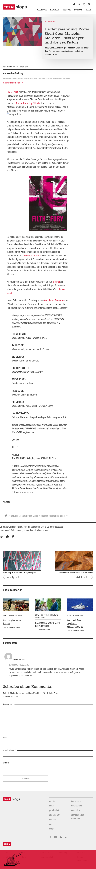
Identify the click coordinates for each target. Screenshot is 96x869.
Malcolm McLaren (40, 515)
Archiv (51, 824)
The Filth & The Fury (31, 255)
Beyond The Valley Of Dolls (28, 103)
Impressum (76, 801)
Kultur (51, 805)
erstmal (56, 281)
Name (5, 738)
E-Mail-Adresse (9, 750)
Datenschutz (76, 805)
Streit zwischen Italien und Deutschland (46, 616)
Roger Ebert (12, 91)
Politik (52, 801)
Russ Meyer (64, 515)
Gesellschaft (54, 810)
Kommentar (8, 704)
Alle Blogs (42, 9)
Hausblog (54, 9)
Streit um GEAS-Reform (12, 615)
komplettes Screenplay (54, 300)
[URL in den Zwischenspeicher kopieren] (1, 536)
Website (6, 763)
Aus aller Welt (54, 814)
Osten (51, 828)
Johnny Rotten (25, 515)
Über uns (67, 9)
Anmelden (75, 810)
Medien (52, 819)
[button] (7, 536)
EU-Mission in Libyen (75, 615)
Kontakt (78, 9)
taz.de (88, 9)
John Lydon (13, 515)
